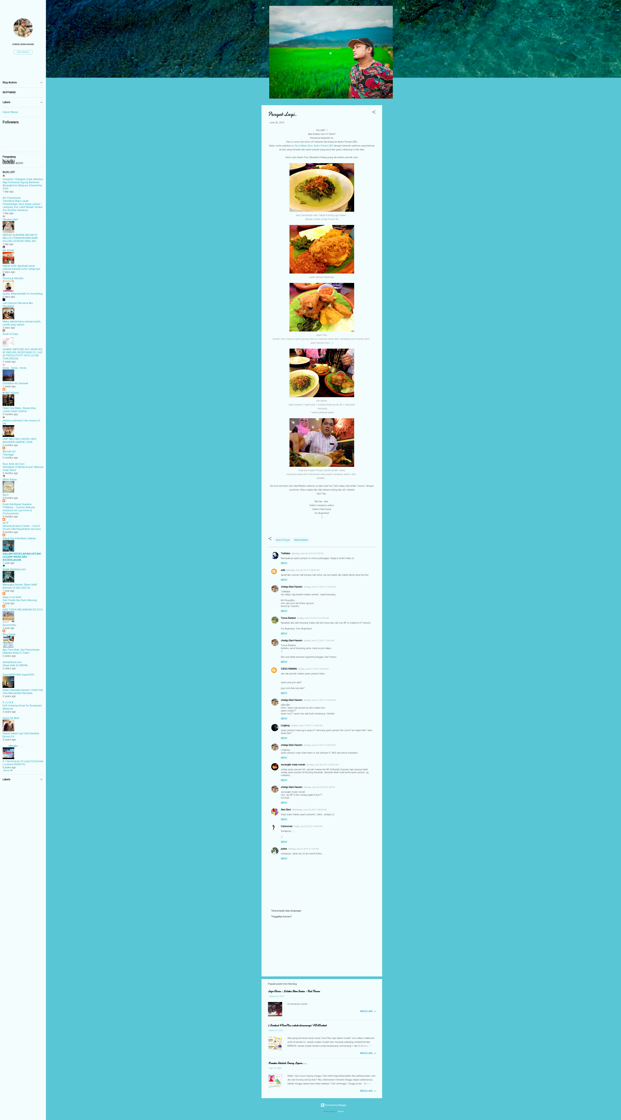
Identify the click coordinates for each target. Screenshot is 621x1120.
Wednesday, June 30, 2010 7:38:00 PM (309, 809)
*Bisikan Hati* (10, 219)
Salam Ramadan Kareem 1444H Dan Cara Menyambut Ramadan (23, 692)
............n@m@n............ (13, 745)
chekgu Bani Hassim (291, 586)
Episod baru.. (10, 625)
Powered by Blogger (335, 1105)
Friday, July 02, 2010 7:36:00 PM (308, 826)
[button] (374, 112)
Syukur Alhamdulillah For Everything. (23, 293)
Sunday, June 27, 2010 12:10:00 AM (319, 587)
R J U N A (8, 702)
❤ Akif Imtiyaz (11, 392)
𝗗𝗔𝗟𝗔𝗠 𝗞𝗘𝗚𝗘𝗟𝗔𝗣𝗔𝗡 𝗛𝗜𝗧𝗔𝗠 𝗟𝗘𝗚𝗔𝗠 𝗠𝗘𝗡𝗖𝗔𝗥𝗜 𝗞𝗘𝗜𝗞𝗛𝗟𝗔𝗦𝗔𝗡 (22, 556)
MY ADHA (8, 250)
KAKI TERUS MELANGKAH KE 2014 (23, 609)
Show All (8, 770)
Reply (284, 563)
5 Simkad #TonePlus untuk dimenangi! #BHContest (297, 1025)
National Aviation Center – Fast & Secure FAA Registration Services (22, 527)
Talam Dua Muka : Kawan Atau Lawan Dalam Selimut (19, 410)
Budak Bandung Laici (14, 569)
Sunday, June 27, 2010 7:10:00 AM (319, 640)
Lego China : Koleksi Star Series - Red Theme (294, 991)
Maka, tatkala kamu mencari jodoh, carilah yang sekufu (22, 323)
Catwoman (287, 826)
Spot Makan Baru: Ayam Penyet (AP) (314, 145)
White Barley (10, 479)
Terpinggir (8, 454)
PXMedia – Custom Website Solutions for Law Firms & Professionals (19, 510)
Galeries (340, 1111)
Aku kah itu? (9, 451)
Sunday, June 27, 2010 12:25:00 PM (319, 745)
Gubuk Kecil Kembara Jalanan (19, 538)
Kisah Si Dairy (10, 334)
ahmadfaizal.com (12, 662)
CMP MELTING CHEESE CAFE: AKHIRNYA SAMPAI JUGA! (20, 440)
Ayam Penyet (283, 539)
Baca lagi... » (368, 1011)
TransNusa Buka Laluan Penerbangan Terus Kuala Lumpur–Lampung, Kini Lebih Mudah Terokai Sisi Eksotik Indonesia (22, 205)
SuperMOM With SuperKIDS (18, 674)
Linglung (285, 725)
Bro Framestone (12, 197)
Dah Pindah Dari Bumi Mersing (20, 600)
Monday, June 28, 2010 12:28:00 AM (322, 764)
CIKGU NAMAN (289, 668)
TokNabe (285, 553)
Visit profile (23, 52)
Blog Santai (9, 634)
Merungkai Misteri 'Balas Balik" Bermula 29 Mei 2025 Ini (20, 586)
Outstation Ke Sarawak (15, 383)
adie (283, 570)
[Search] (403, 9)
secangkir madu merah (293, 764)
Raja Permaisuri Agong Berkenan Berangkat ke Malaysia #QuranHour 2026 (22, 185)
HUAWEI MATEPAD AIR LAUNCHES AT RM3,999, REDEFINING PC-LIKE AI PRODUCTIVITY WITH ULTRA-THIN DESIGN (23, 354)
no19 (5, 522)
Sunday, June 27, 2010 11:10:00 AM (307, 725)
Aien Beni (286, 809)
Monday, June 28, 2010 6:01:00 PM (319, 787)
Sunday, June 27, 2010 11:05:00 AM (319, 700)
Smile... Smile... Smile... (15, 368)
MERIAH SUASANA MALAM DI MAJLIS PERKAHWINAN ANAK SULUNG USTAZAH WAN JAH (20, 238)
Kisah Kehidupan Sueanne (17, 504)
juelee (284, 848)
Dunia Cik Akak (11, 718)
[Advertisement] (395, 153)
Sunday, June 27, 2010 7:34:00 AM (313, 669)
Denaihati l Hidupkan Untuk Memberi (23, 179)
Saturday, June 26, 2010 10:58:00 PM (303, 570)
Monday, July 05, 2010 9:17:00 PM (303, 849)
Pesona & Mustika (13, 278)
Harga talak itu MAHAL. (15, 665)
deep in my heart (12, 597)
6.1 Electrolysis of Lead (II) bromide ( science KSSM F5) (23, 763)
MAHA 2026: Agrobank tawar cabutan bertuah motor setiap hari (21, 267)
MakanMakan (301, 539)
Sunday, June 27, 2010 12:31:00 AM (313, 618)
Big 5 (5, 494)
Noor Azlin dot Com (14, 463)
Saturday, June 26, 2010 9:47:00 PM (307, 553)
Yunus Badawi (288, 617)
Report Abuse (10, 112)
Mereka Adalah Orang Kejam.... (287, 1063)
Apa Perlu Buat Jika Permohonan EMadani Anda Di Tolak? (21, 651)
